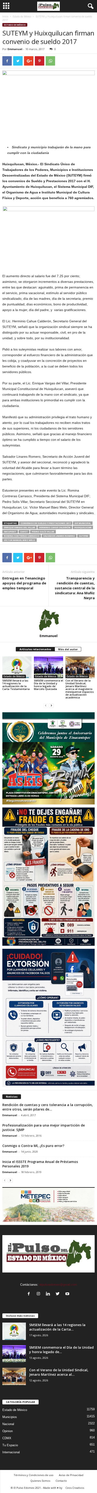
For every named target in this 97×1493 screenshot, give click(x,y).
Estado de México (22, 16)
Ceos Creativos (74, 1487)
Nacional (8, 1424)
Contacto (61, 1480)
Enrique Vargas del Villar (19, 527)
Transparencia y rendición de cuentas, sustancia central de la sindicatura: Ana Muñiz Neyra (75, 588)
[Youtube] (68, 1294)
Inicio (5, 16)
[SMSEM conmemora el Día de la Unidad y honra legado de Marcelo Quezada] (48, 667)
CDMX (6, 1438)
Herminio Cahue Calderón (54, 527)
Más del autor (68, 649)
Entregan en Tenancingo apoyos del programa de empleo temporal (24, 583)
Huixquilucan (82, 527)
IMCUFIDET (10, 531)
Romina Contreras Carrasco (21, 535)
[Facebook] (30, 1294)
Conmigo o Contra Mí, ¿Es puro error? (33, 1145)
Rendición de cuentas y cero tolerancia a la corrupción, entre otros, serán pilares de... (47, 1107)
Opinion (7, 1431)
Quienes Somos (40, 1480)
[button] (90, 6)
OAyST (24, 531)
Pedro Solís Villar (43, 531)
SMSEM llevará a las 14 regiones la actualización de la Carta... (57, 1327)
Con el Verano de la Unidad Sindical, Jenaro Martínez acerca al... (58, 1372)
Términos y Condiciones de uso (33, 1475)
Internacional (11, 1452)
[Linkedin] (49, 1294)
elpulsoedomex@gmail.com (58, 1284)
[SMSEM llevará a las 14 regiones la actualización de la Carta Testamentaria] (17, 667)
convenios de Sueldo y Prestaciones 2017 (46, 523)
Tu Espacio (10, 1445)
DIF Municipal (83, 523)
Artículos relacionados (35, 649)
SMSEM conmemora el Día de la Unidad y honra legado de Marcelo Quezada (48, 685)
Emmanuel (15, 49)
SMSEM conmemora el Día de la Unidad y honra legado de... (61, 1349)
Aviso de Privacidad (71, 1475)
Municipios (9, 1417)
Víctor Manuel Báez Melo (19, 540)
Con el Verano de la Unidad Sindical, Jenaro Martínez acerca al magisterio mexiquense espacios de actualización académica (79, 689)
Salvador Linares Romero (59, 535)
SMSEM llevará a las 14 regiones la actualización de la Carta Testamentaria (16, 685)
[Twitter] (59, 1294)
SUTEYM (83, 535)
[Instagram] (39, 1294)
